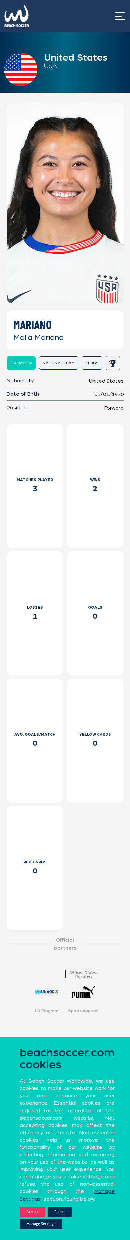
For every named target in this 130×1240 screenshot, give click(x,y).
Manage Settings (40, 1223)
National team (59, 363)
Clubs (92, 363)
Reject (59, 1211)
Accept (32, 1211)
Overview (21, 363)
